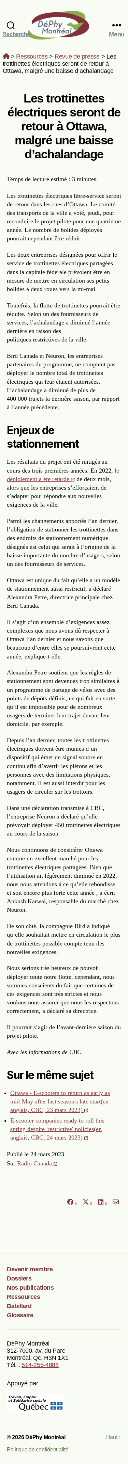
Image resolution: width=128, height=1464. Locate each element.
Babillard (19, 1306)
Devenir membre (30, 1269)
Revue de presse (77, 56)
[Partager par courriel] (116, 1202)
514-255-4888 (40, 1365)
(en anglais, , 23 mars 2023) (60, 1101)
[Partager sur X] (87, 1202)
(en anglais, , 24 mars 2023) (57, 1129)
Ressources (31, 56)
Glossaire (20, 1315)
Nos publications (30, 1287)
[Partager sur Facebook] (71, 1202)
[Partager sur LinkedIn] (102, 1202)
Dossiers (19, 1278)
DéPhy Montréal (64, 25)
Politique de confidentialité (37, 1449)
